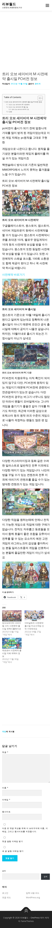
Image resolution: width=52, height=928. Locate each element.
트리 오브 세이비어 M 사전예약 (19, 105)
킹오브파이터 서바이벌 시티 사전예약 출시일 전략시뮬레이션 (11, 626)
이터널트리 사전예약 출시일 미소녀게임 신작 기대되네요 (34, 626)
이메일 (6, 799)
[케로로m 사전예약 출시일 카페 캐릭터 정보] (12, 643)
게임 (4, 731)
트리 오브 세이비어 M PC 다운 (20, 109)
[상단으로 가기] (26, 911)
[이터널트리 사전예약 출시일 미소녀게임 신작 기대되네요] (34, 616)
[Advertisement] (26, 44)
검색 (4, 871)
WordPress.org (33, 897)
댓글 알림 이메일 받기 (12, 841)
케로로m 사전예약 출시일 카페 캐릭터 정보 (11, 653)
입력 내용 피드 (32, 893)
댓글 (5, 752)
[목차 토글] (39, 98)
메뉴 (46, 5)
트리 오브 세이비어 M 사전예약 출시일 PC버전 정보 (23, 102)
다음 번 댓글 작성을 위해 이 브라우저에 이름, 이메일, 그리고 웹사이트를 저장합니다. (25, 830)
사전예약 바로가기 (13, 274)
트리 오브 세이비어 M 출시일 (18, 107)
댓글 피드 (6, 897)
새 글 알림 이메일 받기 (13, 851)
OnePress (35, 917)
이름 (5, 787)
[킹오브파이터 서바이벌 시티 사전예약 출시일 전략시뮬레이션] (12, 616)
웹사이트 (6, 811)
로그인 (5, 893)
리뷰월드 (9, 4)
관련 (10, 112)
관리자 (38, 83)
